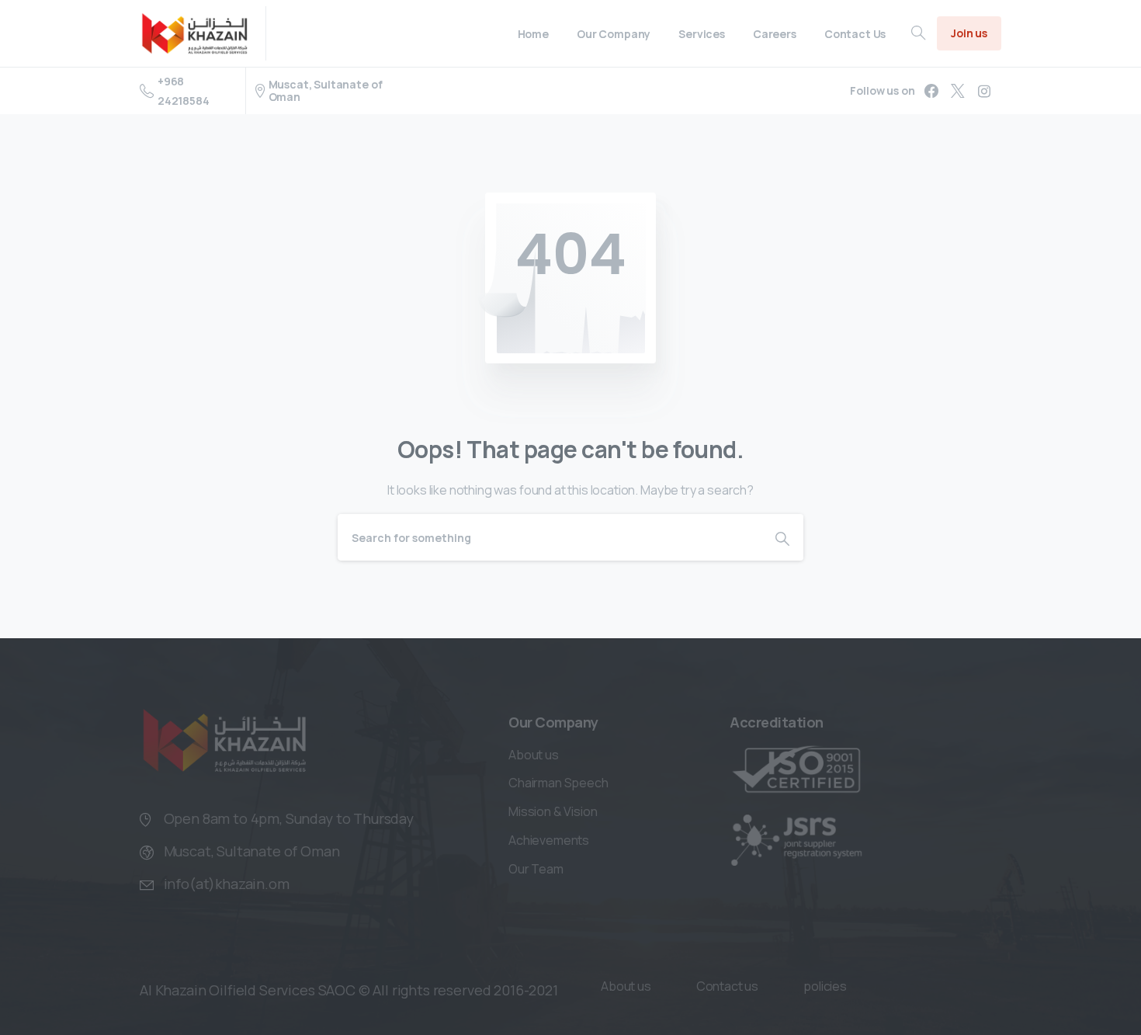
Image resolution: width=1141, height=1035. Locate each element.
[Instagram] (984, 91)
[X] (958, 91)
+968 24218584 (184, 91)
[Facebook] (931, 91)
